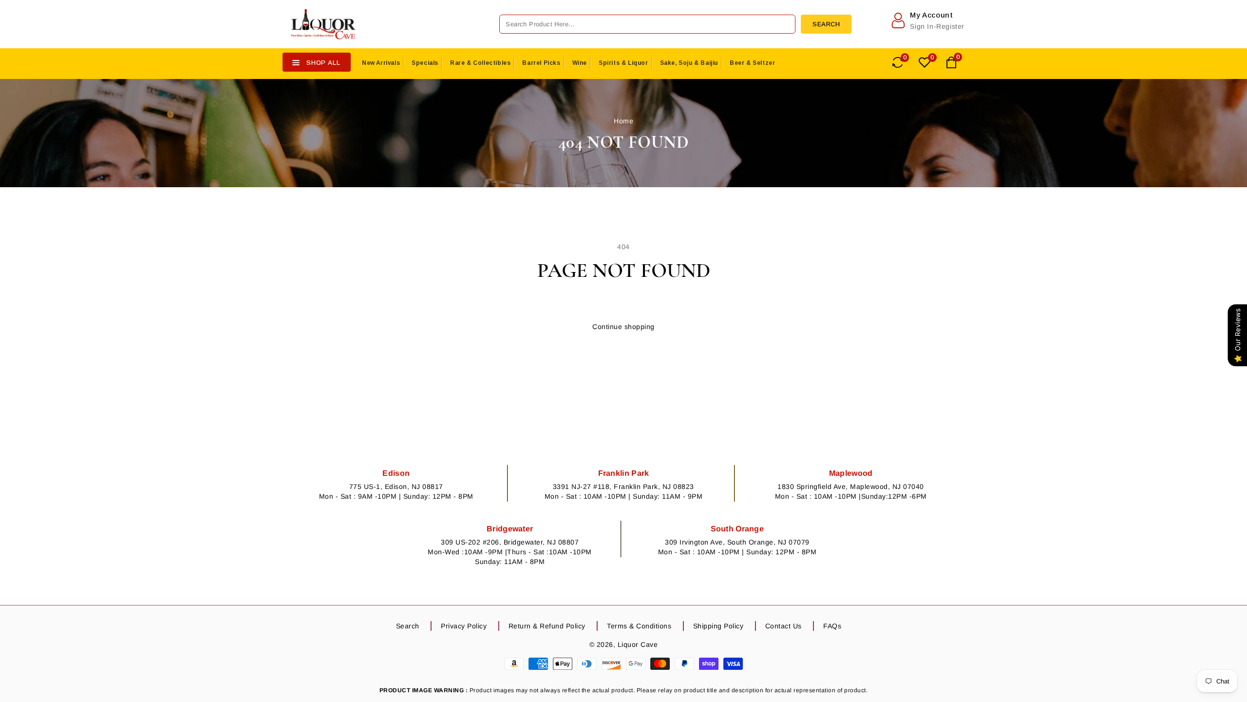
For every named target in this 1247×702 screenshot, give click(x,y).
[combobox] (647, 24)
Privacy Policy (464, 626)
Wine (579, 62)
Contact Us (783, 626)
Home (623, 121)
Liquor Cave (638, 644)
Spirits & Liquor (623, 62)
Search (407, 626)
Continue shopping (623, 327)
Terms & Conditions (639, 626)
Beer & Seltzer (752, 62)
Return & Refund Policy (547, 626)
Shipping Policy (718, 626)
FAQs (832, 626)
